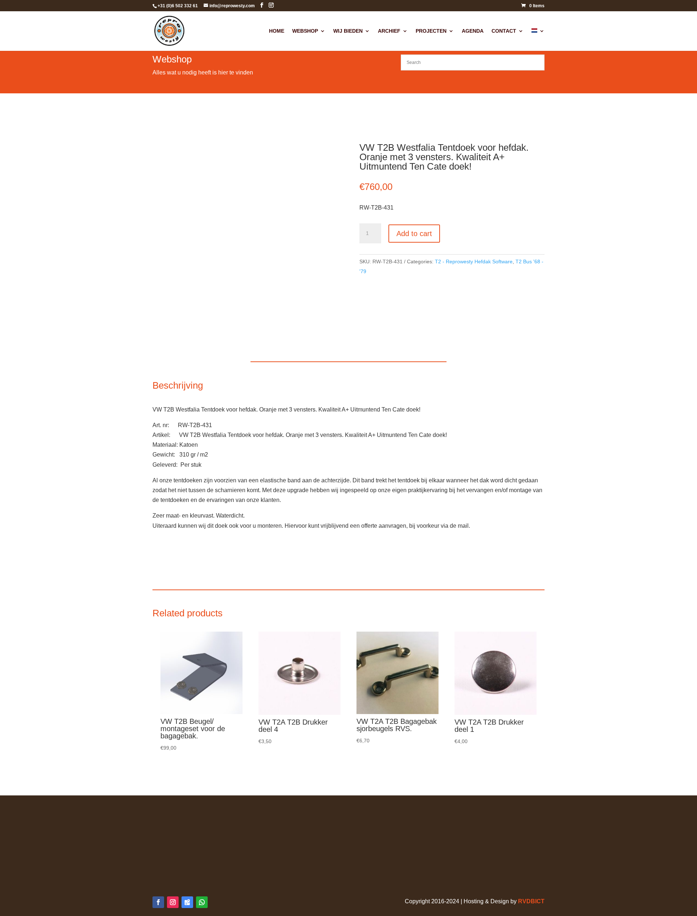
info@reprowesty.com (471, 853)
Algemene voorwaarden (183, 813)
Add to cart (414, 234)
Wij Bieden (348, 31)
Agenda (473, 31)
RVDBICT (531, 901)
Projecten (431, 31)
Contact (504, 31)
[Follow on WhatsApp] (202, 902)
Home (276, 31)
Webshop (305, 31)
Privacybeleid (170, 823)
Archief (389, 31)
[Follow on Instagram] (173, 902)
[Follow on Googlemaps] (187, 902)
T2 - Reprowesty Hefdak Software (474, 261)
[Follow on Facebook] (158, 902)
